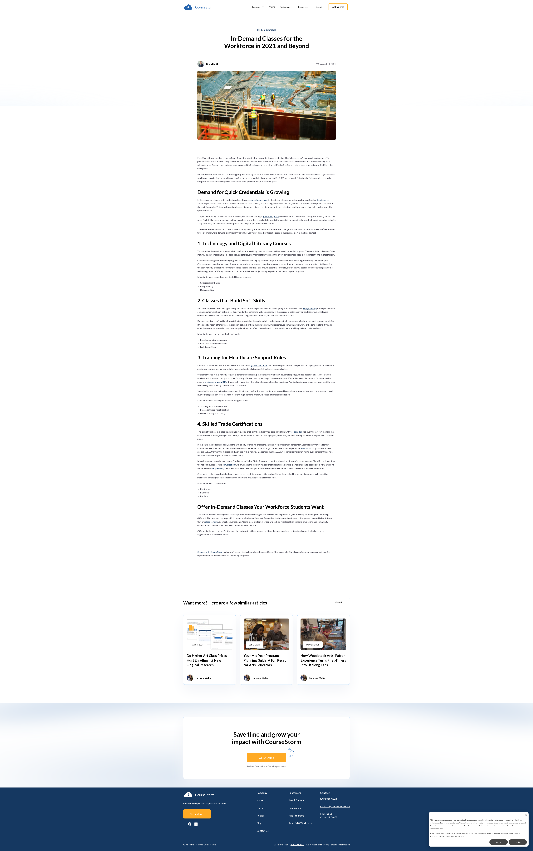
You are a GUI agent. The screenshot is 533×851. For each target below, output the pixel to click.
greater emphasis (271, 216)
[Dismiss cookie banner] (526, 815)
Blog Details (270, 29)
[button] (258, 6)
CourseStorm (210, 844)
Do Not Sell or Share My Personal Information (328, 844)
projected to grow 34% (216, 381)
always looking (310, 308)
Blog (259, 29)
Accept (498, 842)
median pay (306, 448)
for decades (296, 431)
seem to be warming (258, 200)
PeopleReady (217, 468)
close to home (211, 521)
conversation (228, 464)
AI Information (281, 844)
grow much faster (259, 365)
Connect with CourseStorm (210, 552)
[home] (199, 7)
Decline (518, 842)
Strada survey (323, 200)
